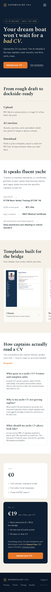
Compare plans (28, 547)
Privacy (6, 585)
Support (44, 580)
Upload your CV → (15, 65)
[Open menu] (45, 5)
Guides (32, 585)
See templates (36, 65)
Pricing (23, 585)
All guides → (9, 363)
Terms (15, 585)
